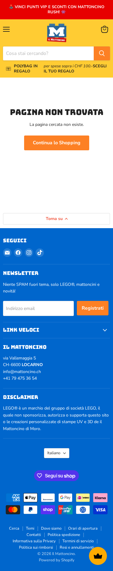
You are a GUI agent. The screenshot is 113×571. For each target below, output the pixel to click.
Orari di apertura (83, 528)
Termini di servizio (78, 541)
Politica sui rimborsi (36, 547)
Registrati (93, 308)
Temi (30, 528)
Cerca (14, 528)
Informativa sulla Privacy (34, 541)
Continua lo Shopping (56, 142)
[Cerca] (102, 53)
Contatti (34, 535)
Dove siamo (51, 528)
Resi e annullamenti (77, 547)
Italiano (53, 453)
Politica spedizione (64, 535)
